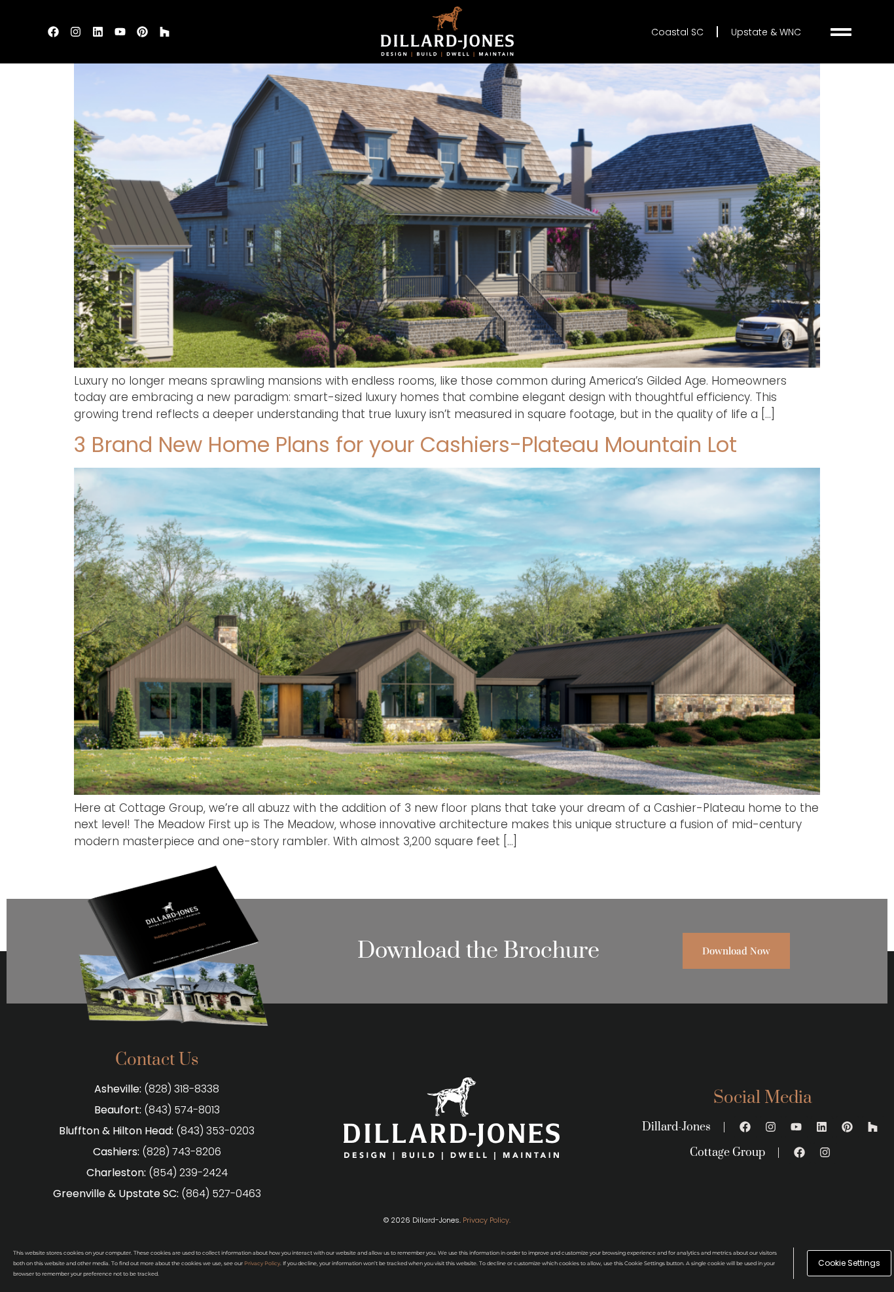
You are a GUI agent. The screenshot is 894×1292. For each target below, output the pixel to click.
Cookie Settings (849, 1262)
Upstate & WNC (766, 32)
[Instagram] (76, 32)
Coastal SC (677, 32)
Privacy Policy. (486, 1220)
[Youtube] (120, 32)
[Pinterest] (143, 32)
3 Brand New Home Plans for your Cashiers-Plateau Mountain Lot (405, 444)
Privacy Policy (262, 1263)
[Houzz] (165, 32)
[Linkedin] (98, 32)
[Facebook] (54, 32)
